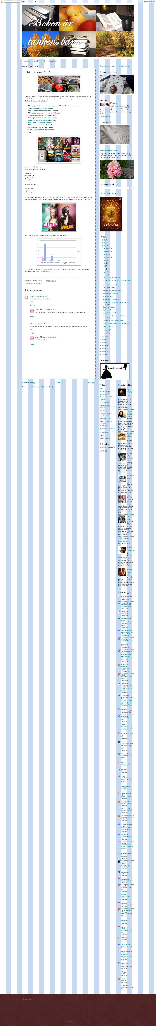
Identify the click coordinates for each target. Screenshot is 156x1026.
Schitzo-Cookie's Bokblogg (126, 911)
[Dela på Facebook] (53, 281)
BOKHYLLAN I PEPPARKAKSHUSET (127, 640)
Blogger (88, 1022)
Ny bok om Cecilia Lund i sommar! (113, 310)
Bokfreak (123, 724)
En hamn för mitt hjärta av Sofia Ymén (127, 658)
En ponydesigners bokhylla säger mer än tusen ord (127, 846)
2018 (103, 240)
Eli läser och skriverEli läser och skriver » (127, 697)
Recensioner (103, 425)
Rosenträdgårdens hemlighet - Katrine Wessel (126, 779)
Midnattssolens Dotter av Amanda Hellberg (127, 633)
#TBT (101, 389)
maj (105, 269)
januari (106, 333)
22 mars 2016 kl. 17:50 (49, 337)
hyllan (123, 776)
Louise (37, 309)
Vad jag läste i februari (127, 881)
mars (105, 275)
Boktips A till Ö (104, 394)
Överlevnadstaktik (126, 874)
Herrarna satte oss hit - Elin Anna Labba (127, 818)
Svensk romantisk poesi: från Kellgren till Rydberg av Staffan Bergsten (127, 688)
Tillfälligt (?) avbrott (126, 796)
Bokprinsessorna (126, 630)
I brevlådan (124, 922)
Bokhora (123, 843)
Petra (31, 324)
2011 (103, 348)
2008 (103, 354)
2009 (103, 351)
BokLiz (123, 762)
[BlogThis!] (49, 281)
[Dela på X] (51, 281)
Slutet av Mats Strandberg (125, 855)
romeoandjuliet (126, 786)
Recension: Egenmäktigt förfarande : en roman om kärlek (127, 955)
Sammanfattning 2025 (127, 711)
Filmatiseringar (104, 402)
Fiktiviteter (124, 742)
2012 (103, 345)
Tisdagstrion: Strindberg (124, 645)
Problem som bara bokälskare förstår (130, 414)
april (105, 272)
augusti (106, 260)
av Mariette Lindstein (42, 120)
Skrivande (124, 979)
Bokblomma (125, 683)
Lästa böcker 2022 (126, 764)
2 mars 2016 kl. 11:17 (49, 309)
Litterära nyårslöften (106, 413)
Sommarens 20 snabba (108, 150)
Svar (33, 306)
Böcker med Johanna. (124, 964)
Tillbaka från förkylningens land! (130, 456)
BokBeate (124, 937)
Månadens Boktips (105, 418)
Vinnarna (123, 771)
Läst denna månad (36, 283)
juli (105, 263)
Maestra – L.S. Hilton (127, 946)
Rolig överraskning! (109, 288)
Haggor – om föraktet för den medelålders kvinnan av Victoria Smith (127, 746)
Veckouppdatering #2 (127, 905)
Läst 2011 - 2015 (39, 61)
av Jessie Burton (40, 108)
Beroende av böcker (127, 816)
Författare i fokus (105, 405)
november (107, 251)
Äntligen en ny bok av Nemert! (112, 290)
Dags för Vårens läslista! (110, 313)
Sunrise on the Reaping (125, 669)
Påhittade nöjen (126, 944)
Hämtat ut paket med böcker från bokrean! (116, 323)
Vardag (102, 435)
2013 (103, 342)
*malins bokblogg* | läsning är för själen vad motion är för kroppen (127, 653)
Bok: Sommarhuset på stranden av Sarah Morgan (127, 623)
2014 (103, 339)
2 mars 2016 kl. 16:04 (40, 324)
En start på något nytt (127, 987)
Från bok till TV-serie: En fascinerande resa (127, 727)
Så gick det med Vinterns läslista (113, 320)
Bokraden (124, 709)
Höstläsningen (125, 939)
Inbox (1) (123, 980)
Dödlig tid (123, 598)
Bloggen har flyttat (126, 803)
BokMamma (124, 920)
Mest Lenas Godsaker (124, 665)
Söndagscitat (104, 432)
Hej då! (123, 973)
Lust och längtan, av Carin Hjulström (126, 828)
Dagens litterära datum (107, 397)
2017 (103, 243)
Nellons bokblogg (126, 809)
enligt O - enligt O (126, 596)
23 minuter (124, 985)
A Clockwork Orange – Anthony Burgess (127, 837)
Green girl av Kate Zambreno (126, 897)
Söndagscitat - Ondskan (110, 293)
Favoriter (102, 400)
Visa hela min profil (106, 116)
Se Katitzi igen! (108, 296)
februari (106, 330)
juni (105, 266)
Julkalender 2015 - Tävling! (130, 477)
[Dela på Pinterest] (55, 281)
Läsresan (123, 894)
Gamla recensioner (109, 307)
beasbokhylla (125, 886)
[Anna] (32, 296)
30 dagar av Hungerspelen (130, 549)
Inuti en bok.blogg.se (125, 928)
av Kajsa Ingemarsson (42, 115)
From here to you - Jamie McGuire (126, 866)
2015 (103, 337)
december (107, 248)
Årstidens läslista (105, 438)
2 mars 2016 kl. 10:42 (41, 296)
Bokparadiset (125, 879)
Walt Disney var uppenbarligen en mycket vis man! (124, 539)
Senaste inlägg (28, 383)
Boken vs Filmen (105, 391)
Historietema (104, 408)
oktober (106, 254)
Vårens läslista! (129, 496)
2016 (103, 246)
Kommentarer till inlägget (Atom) (43, 387)
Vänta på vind (125, 788)
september (107, 257)
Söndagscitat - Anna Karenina (112, 285)
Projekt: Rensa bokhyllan (111, 299)
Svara (31, 302)
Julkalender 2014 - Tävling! (130, 435)
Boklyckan (124, 769)
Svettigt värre (124, 613)
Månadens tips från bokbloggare (106, 422)
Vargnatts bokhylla (127, 733)
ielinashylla (124, 716)
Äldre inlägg (90, 383)
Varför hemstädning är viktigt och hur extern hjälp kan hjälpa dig (127, 702)
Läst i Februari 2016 (109, 326)
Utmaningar (53, 61)
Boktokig (123, 675)
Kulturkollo (124, 612)
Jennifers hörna (126, 853)
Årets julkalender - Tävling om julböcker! (130, 393)
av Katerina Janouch (40, 122)
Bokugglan (124, 972)
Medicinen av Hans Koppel (111, 277)
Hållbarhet (103, 410)
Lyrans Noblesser (126, 603)
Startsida (27, 61)
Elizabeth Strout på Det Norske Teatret (126, 605)
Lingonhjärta (125, 872)
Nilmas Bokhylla (126, 754)
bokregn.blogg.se (126, 951)
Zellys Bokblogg (126, 802)
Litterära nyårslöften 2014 (130, 570)
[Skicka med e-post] (47, 281)
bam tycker (124, 834)
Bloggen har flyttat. (126, 810)
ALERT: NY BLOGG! (126, 966)
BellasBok (124, 903)
